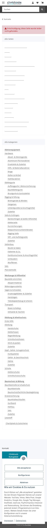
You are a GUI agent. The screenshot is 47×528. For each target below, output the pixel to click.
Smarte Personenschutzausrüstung (19, 65)
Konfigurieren (24, 475)
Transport (9, 304)
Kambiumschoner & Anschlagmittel (22, 255)
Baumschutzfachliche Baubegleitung (23, 392)
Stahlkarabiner (14, 179)
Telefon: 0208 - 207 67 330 (16, 46)
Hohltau (11, 407)
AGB (6, 88)
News (7, 51)
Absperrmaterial (15, 282)
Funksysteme (13, 354)
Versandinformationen (14, 79)
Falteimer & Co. (14, 251)
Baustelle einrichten (13, 279)
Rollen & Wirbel (14, 175)
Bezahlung (9, 116)
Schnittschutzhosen (16, 339)
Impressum (8, 520)
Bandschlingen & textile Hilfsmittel (22, 219)
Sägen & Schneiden (13, 290)
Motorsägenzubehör (13, 286)
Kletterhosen (13, 332)
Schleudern (12, 259)
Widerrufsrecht (11, 102)
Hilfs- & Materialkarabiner (19, 168)
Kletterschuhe (14, 372)
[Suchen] (42, 9)
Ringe (10, 171)
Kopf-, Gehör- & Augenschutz (17, 350)
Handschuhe (13, 328)
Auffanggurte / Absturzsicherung (21, 186)
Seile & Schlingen (12, 215)
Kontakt (8, 56)
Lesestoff (8, 417)
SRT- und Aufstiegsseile (18, 237)
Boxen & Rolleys (14, 308)
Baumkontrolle (14, 388)
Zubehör (11, 211)
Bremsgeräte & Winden (17, 200)
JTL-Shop (28, 525)
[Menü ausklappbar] (3, 1)
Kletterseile (12, 222)
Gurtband (12, 403)
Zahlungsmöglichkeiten (14, 74)
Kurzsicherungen (15, 226)
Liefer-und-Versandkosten (16, 125)
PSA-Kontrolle (10, 60)
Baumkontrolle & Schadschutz (17, 385)
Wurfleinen (12, 262)
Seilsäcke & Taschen (16, 312)
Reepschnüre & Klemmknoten (20, 230)
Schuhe (8, 368)
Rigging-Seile (13, 233)
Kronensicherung (12, 396)
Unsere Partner (11, 130)
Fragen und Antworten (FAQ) (17, 121)
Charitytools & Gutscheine (17, 423)
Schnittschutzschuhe (16, 375)
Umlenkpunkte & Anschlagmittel (21, 208)
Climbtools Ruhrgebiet (13, 455)
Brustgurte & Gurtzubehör (19, 193)
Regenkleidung (14, 335)
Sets (6, 266)
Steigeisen (12, 204)
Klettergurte (10, 182)
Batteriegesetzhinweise (14, 97)
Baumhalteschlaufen (16, 399)
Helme (10, 361)
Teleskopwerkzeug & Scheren (20, 301)
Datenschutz (21, 520)
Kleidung (8, 325)
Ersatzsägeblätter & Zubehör (20, 293)
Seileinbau (9, 244)
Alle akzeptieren (24, 468)
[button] (33, 2)
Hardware (9, 153)
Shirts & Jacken (14, 343)
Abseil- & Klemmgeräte (17, 157)
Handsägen (12, 297)
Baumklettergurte (15, 190)
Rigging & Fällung (12, 197)
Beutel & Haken (14, 248)
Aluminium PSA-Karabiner (19, 160)
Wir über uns (10, 70)
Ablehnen (24, 482)
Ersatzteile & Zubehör (17, 164)
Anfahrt (8, 111)
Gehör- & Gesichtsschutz (18, 357)
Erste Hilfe (9, 321)
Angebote (9, 107)
